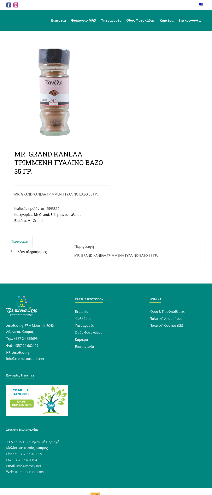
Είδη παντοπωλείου (66, 214)
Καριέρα (81, 339)
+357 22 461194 (25, 460)
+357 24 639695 (26, 338)
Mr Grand (41, 214)
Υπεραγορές (84, 325)
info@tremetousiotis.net (25, 358)
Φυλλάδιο (83, 318)
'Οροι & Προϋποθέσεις (167, 311)
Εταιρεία (81, 311)
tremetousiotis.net (29, 471)
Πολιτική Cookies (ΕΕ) (166, 325)
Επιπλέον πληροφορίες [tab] (29, 251)
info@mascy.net (28, 466)
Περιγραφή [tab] (19, 241)
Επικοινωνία (84, 346)
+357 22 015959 (30, 454)
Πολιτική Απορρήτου (165, 318)
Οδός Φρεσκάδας (88, 332)
